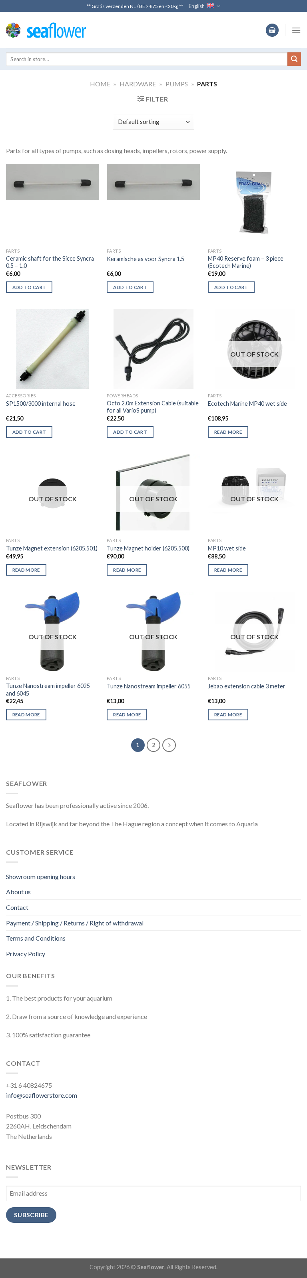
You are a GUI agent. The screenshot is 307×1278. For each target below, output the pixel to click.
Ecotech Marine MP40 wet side (247, 403)
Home (100, 84)
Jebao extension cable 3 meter (246, 686)
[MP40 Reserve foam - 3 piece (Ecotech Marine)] (254, 202)
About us (18, 891)
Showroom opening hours (40, 876)
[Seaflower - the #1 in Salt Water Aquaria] (46, 30)
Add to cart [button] (29, 287)
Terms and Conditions (36, 938)
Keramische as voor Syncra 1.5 (145, 258)
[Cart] (272, 30)
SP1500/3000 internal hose (41, 403)
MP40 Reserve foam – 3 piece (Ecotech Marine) (245, 262)
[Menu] (296, 30)
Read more (228, 432)
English (197, 6)
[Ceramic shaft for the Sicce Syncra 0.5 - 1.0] (52, 182)
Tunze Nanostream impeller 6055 (149, 686)
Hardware (138, 84)
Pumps (176, 84)
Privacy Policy (25, 953)
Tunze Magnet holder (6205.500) (148, 548)
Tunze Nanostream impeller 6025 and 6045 (48, 689)
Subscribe (31, 1214)
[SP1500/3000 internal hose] (52, 349)
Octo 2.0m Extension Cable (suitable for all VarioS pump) (153, 407)
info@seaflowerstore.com (41, 1095)
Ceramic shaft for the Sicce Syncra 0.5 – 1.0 (50, 262)
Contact (17, 907)
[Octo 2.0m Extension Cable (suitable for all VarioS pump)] (153, 349)
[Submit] (294, 59)
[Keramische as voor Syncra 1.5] (153, 182)
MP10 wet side (227, 548)
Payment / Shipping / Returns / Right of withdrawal (75, 923)
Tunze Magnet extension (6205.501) (52, 548)
